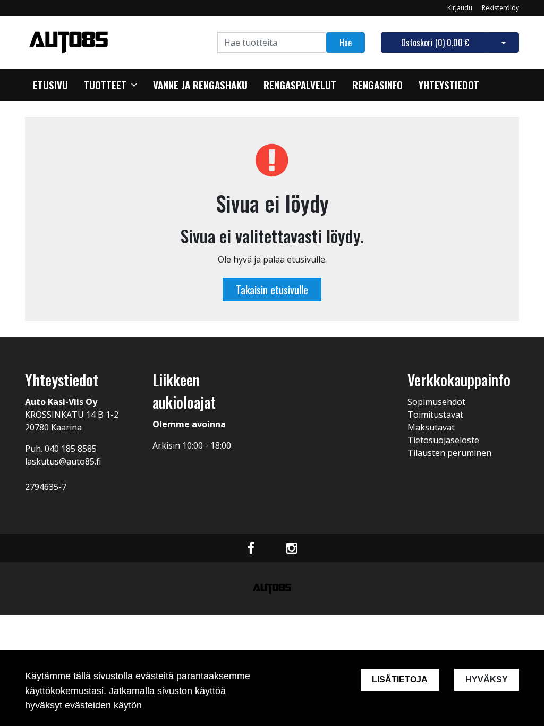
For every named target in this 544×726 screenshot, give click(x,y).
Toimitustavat (435, 414)
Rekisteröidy (500, 7)
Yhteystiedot (449, 85)
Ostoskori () (435, 42)
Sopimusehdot (436, 402)
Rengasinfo (377, 85)
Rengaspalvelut (300, 85)
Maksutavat (431, 427)
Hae (345, 42)
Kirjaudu (460, 7)
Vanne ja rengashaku (200, 85)
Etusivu (50, 85)
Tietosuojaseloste (443, 440)
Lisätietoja (400, 679)
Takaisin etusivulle (272, 290)
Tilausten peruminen (449, 453)
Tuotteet (105, 85)
